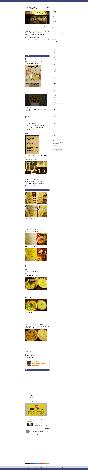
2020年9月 (54, 104)
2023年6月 (54, 50)
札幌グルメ (58, 27)
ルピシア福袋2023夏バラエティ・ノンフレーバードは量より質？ (58, 150)
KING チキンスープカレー (36, 361)
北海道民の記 (58, 16)
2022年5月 (54, 69)
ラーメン (58, 34)
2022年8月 (54, 64)
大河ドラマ (58, 13)
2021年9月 (54, 83)
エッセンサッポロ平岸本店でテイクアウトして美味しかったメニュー (58, 147)
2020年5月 (54, 111)
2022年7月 (54, 66)
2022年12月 (54, 57)
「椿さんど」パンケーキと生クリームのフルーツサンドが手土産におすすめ (58, 152)
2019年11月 (54, 121)
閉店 (58, 36)
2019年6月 (54, 130)
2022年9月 (54, 62)
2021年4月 (54, 92)
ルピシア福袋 (58, 41)
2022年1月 (54, 76)
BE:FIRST (58, 11)
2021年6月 (54, 88)
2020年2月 (54, 116)
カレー (58, 31)
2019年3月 (54, 135)
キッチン (58, 22)
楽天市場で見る (35, 363)
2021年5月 (54, 90)
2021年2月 (54, 95)
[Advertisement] (37, 48)
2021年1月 (54, 97)
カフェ (58, 30)
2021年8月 (54, 85)
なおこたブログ (44, 1)
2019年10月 (54, 123)
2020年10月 (54, 102)
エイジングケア (58, 40)
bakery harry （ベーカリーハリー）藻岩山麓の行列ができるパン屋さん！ (58, 143)
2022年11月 (54, 59)
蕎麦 (58, 35)
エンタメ (58, 10)
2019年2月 (54, 137)
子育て (58, 23)
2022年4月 (54, 71)
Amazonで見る (42, 363)
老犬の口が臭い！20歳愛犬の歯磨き (57, 145)
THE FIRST (58, 12)
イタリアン (58, 29)
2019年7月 (54, 128)
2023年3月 (54, 52)
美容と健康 (58, 39)
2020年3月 (54, 114)
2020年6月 (54, 109)
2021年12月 (54, 78)
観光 (58, 19)
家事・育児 (58, 21)
